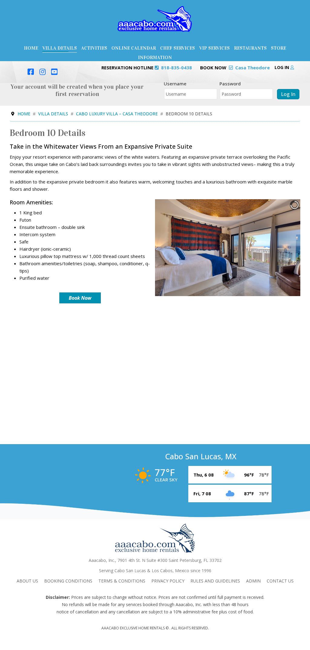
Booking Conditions (68, 581)
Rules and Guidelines (215, 581)
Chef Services (177, 48)
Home (31, 48)
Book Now (80, 298)
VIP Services (214, 48)
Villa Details (59, 48)
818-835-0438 (176, 67)
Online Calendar (133, 48)
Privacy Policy (167, 581)
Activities (94, 48)
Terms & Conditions (121, 581)
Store (278, 48)
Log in (282, 67)
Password (230, 84)
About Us (27, 581)
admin (253, 581)
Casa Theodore (252, 67)
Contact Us (280, 581)
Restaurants (250, 48)
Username (175, 84)
